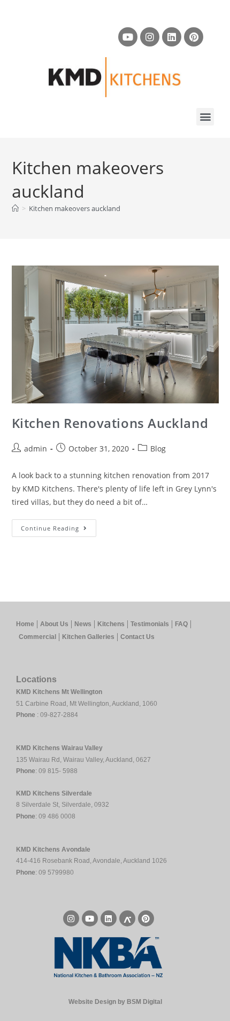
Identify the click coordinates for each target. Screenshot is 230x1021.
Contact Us (137, 637)
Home (25, 624)
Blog (158, 448)
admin (35, 448)
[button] (205, 117)
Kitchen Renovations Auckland (110, 423)
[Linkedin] (171, 36)
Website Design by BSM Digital (115, 1002)
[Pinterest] (193, 36)
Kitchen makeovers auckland (74, 208)
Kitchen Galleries (88, 637)
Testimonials (150, 624)
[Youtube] (127, 36)
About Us (54, 624)
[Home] (15, 208)
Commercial (37, 637)
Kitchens (111, 624)
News (82, 624)
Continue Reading (58, 525)
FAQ (181, 624)
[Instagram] (149, 36)
